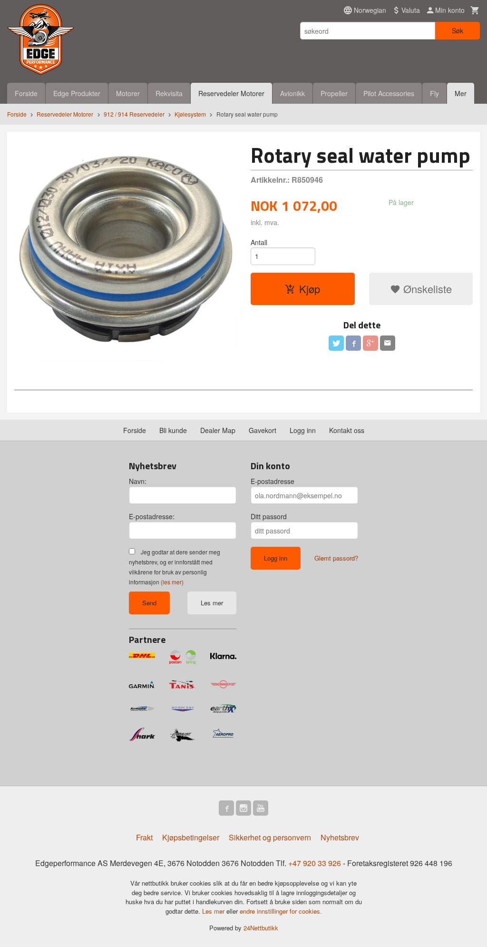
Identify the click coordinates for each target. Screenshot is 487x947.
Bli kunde (173, 430)
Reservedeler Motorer (231, 93)
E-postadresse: (152, 516)
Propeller (334, 93)
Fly (434, 93)
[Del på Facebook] (353, 343)
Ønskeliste (426, 288)
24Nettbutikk (261, 927)
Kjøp (309, 288)
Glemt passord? (336, 557)
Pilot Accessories (388, 93)
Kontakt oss (346, 430)
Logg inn (303, 430)
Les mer (212, 602)
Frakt (144, 837)
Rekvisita (169, 93)
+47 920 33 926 (314, 863)
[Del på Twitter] (336, 343)
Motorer (128, 93)
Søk (457, 30)
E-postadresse (272, 481)
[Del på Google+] (370, 343)
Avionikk (292, 93)
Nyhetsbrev (340, 837)
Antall (259, 242)
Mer (461, 93)
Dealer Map (217, 430)
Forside (26, 93)
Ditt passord (269, 516)
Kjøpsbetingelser (190, 837)
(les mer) (172, 582)
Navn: (137, 481)
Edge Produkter (76, 93)
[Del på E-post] (387, 343)
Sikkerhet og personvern (270, 837)
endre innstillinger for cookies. (281, 911)
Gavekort (262, 430)
